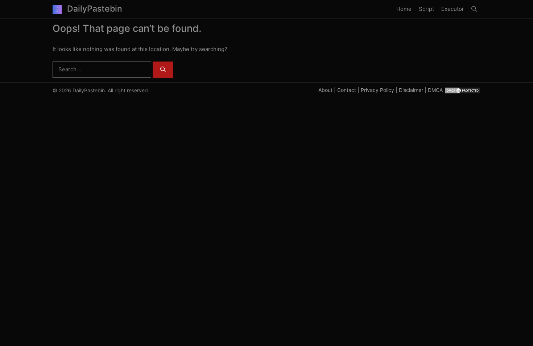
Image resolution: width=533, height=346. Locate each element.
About (325, 90)
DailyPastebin (94, 9)
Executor (452, 8)
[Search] (163, 70)
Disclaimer (411, 90)
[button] (474, 9)
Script (426, 8)
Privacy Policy (377, 90)
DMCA (435, 90)
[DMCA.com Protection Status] (462, 90)
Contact (346, 90)
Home (404, 8)
